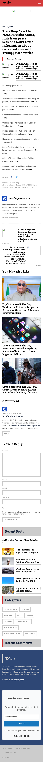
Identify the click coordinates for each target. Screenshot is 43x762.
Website (5, 497)
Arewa (13, 185)
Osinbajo (11, 187)
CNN (17, 161)
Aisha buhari (6, 185)
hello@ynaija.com (17, 680)
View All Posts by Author (10, 218)
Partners (8, 621)
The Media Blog (23, 621)
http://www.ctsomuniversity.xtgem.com (25, 426)
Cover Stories (10, 609)
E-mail (4, 488)
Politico (29, 169)
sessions (18, 187)
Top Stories (30, 634)
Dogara (18, 185)
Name (4, 479)
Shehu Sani (25, 187)
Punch (30, 134)
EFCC (23, 185)
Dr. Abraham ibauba (12, 416)
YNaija (5, 93)
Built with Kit (22, 736)
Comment (6, 450)
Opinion (29, 615)
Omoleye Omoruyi (14, 59)
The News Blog (14, 183)
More (19, 615)
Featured (5, 183)
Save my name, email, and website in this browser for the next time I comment (21, 513)
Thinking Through (12, 634)
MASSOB (29, 185)
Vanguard (8, 142)
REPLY (6, 434)
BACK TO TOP (10, 753)
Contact (5, 757)
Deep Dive (25, 609)
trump (32, 187)
